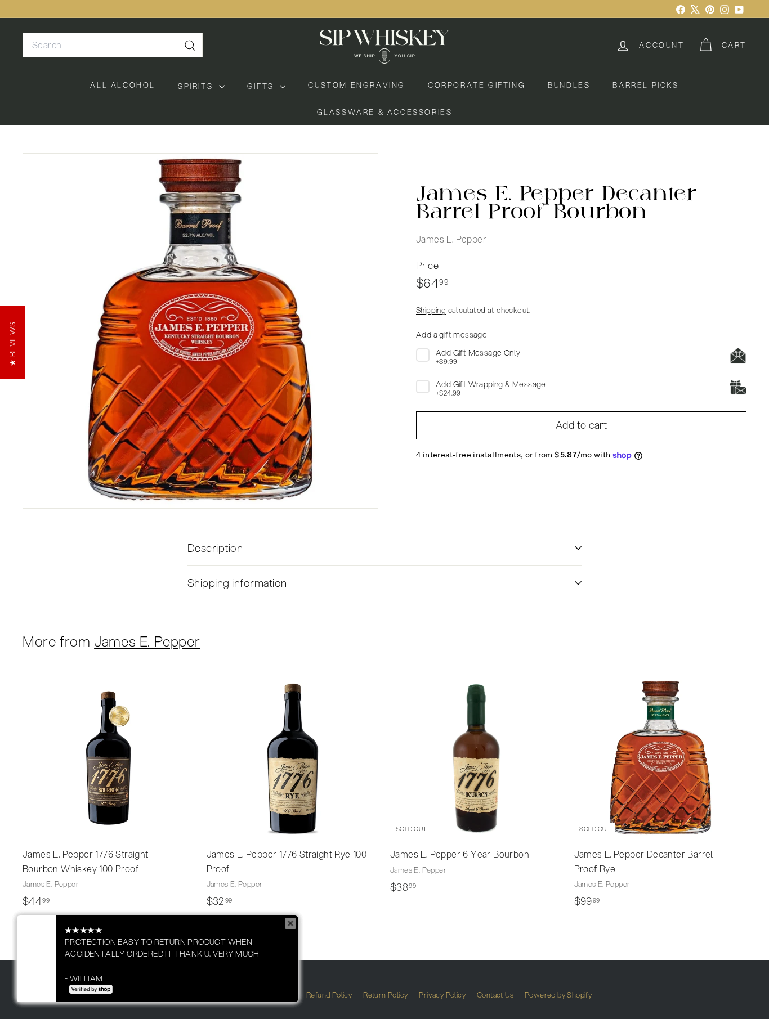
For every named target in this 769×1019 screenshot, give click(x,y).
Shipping (431, 310)
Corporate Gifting (476, 85)
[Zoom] (200, 331)
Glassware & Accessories (385, 112)
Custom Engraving (356, 85)
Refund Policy (329, 995)
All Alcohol (122, 85)
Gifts (262, 86)
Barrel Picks (645, 85)
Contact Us (495, 995)
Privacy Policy (442, 995)
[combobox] (113, 45)
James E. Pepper (451, 239)
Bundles (569, 85)
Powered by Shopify (558, 995)
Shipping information (237, 582)
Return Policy (385, 995)
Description (215, 547)
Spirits (197, 86)
